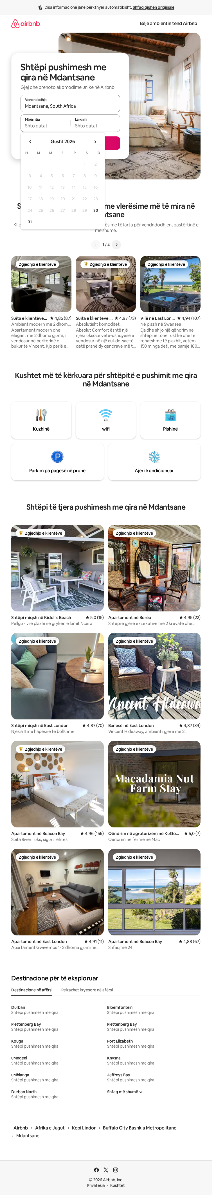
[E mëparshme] (95, 244)
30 (95, 210)
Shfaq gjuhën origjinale (153, 7)
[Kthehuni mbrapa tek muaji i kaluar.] (30, 141)
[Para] (116, 244)
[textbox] (45, 125)
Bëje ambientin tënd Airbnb (168, 23)
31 (30, 221)
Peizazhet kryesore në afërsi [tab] (87, 990)
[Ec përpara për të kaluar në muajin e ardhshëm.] (95, 141)
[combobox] (70, 106)
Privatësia (96, 1185)
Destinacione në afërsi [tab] (31, 990)
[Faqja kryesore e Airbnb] (25, 23)
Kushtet (117, 1185)
